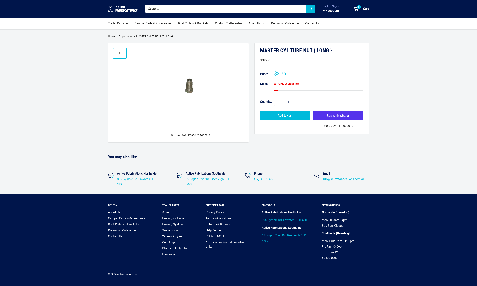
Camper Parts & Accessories (153, 23)
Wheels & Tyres (172, 236)
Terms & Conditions (218, 218)
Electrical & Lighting (175, 248)
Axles (165, 212)
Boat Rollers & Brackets (193, 23)
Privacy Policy (215, 212)
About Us (254, 23)
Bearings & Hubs (173, 218)
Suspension (170, 230)
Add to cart (285, 115)
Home (111, 36)
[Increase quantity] (298, 102)
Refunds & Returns (218, 224)
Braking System (172, 224)
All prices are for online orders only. (225, 244)
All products (125, 36)
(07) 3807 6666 (264, 179)
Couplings (169, 242)
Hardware (168, 254)
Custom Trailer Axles (228, 23)
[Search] (310, 9)
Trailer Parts (116, 23)
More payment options (338, 126)
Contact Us (312, 23)
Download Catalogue (285, 23)
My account (331, 10)
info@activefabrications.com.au (344, 179)
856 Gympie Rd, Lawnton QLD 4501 (285, 220)
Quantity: (266, 102)
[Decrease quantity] (278, 102)
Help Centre (213, 230)
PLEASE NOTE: (215, 236)
